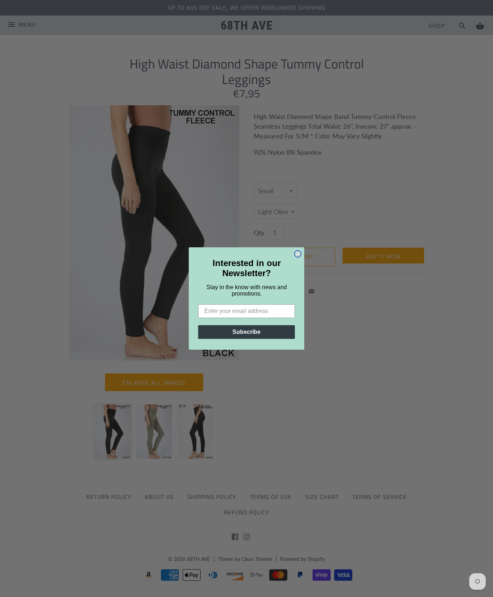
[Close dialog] (297, 253)
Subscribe (246, 332)
